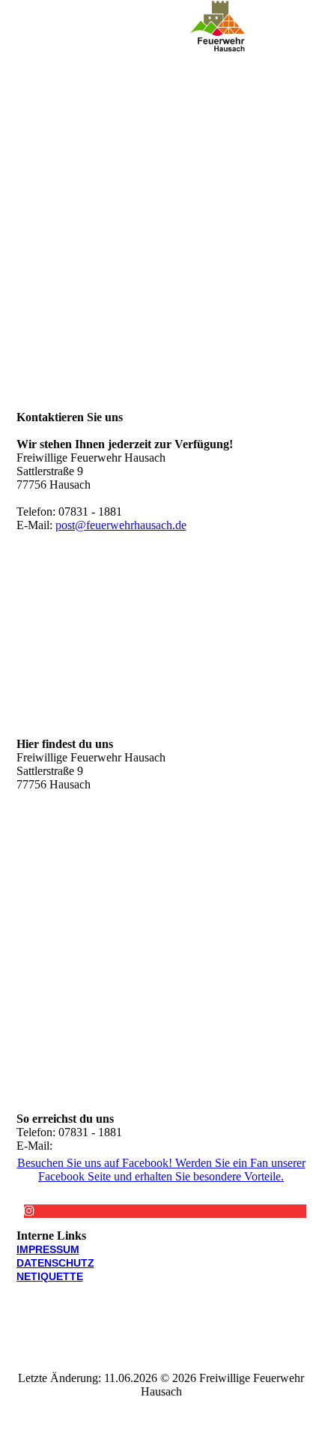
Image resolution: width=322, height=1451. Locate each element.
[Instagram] (29, 1210)
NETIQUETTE (49, 1276)
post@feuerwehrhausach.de (120, 525)
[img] (217, 26)
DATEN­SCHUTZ (55, 1263)
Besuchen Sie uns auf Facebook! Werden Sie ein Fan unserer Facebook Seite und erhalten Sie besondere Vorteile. (161, 1169)
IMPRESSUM (47, 1249)
